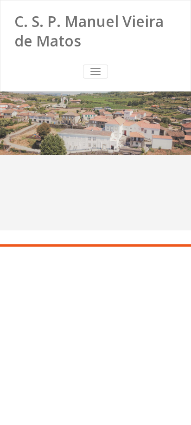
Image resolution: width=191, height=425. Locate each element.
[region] (95, 123)
